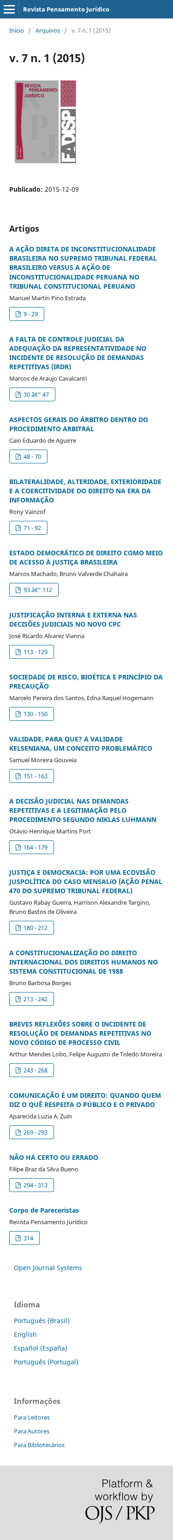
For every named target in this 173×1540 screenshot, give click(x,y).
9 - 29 (30, 314)
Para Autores (31, 1431)
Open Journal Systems (48, 1267)
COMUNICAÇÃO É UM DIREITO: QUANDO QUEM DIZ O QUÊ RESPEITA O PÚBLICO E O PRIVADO (85, 1100)
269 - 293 (35, 1132)
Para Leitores (32, 1417)
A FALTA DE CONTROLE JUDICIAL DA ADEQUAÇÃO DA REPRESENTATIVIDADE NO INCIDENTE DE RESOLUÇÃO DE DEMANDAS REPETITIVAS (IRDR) (77, 353)
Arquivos (48, 30)
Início (16, 30)
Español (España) (40, 1348)
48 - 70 (31, 456)
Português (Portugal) (46, 1361)
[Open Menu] (9, 9)
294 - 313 (35, 1185)
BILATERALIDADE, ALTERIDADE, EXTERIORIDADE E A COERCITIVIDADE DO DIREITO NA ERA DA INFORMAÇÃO (85, 490)
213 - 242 (35, 999)
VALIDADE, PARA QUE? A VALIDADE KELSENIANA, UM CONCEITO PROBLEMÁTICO (80, 744)
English (25, 1334)
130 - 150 (35, 714)
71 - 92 (31, 528)
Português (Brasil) (42, 1320)
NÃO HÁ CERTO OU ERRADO (53, 1157)
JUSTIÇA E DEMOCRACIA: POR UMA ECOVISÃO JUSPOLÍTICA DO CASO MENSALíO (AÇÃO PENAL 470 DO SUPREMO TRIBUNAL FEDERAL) (85, 881)
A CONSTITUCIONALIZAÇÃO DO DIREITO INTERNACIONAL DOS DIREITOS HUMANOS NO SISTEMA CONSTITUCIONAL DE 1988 (83, 961)
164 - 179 (35, 847)
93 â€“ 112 (37, 590)
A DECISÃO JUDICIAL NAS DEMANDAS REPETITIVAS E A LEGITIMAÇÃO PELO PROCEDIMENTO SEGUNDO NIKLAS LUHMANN (82, 810)
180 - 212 (35, 928)
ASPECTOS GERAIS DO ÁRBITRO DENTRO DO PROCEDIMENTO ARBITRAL (78, 424)
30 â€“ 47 (35, 394)
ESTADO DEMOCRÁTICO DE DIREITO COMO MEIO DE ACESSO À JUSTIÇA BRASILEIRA (86, 557)
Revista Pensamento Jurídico (66, 9)
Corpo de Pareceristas (44, 1210)
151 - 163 (35, 776)
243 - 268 (35, 1070)
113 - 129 (35, 652)
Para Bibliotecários (39, 1445)
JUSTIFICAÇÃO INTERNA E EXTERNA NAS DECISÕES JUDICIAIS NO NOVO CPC (73, 619)
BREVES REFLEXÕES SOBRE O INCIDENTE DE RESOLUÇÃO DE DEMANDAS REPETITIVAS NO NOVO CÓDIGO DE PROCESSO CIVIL (80, 1033)
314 (27, 1238)
